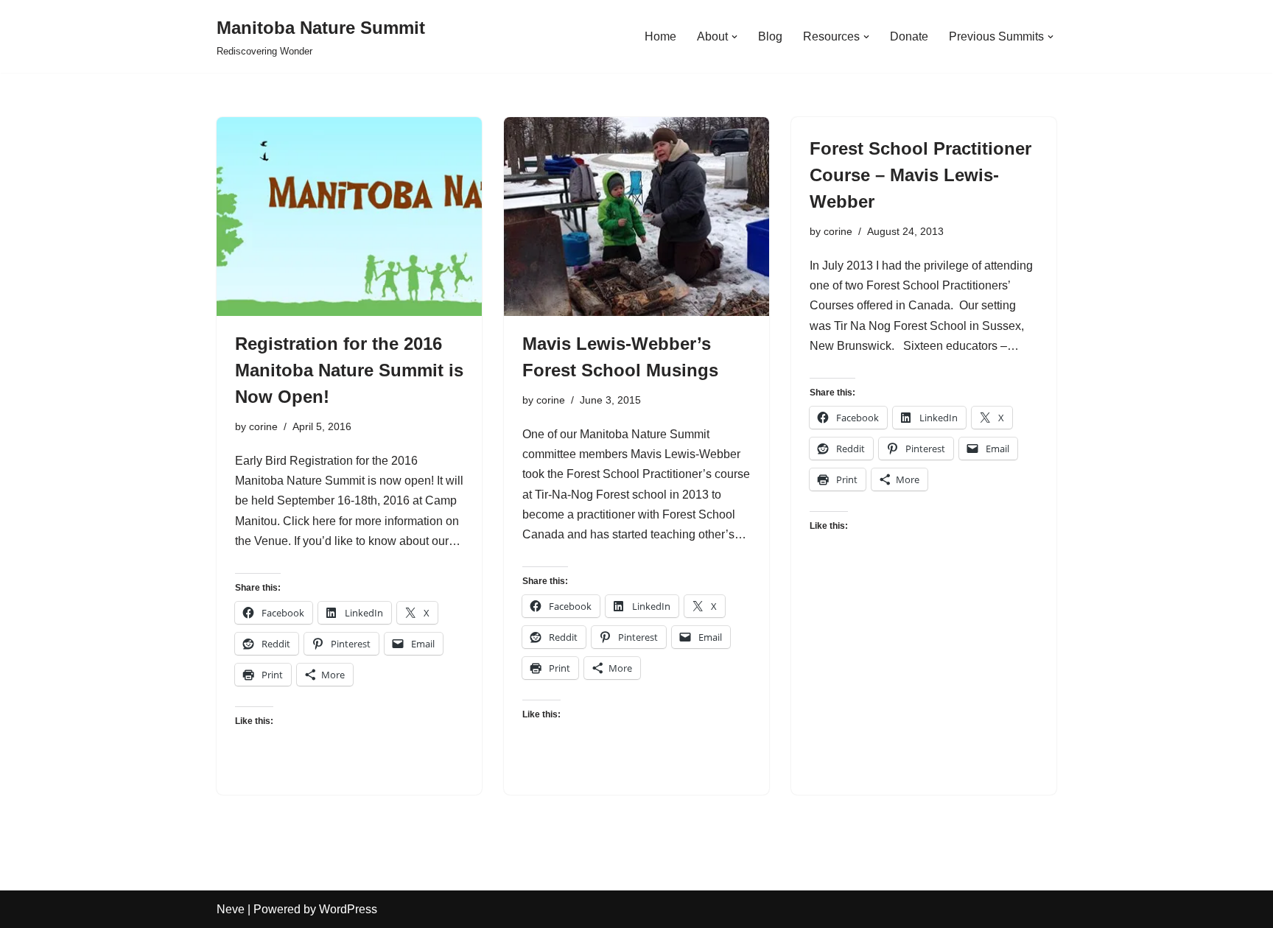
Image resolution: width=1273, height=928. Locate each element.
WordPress (348, 909)
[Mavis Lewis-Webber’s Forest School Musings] (636, 216)
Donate (909, 36)
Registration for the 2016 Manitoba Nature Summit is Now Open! (349, 370)
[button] (734, 37)
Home (660, 36)
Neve (231, 909)
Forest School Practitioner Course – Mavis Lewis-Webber (920, 174)
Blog (770, 36)
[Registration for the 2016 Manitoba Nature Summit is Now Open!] (349, 216)
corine (263, 426)
